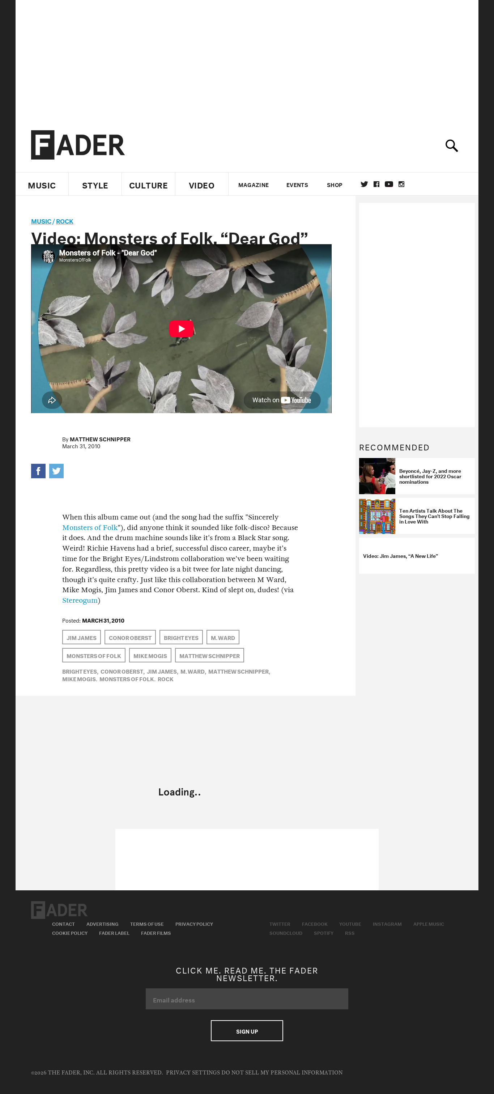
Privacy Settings (193, 1073)
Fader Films (156, 932)
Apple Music (428, 923)
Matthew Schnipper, (239, 671)
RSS (350, 932)
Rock (64, 220)
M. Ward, (193, 671)
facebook (376, 184)
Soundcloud (285, 932)
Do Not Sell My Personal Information (281, 1073)
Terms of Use (147, 923)
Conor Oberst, (123, 671)
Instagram (387, 923)
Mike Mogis (150, 655)
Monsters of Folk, (127, 678)
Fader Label (114, 932)
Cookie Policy (70, 932)
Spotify (323, 932)
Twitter (364, 184)
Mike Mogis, (79, 678)
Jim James (82, 637)
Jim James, (162, 671)
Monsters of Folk (90, 527)
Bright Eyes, (80, 671)
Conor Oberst (130, 637)
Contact (63, 923)
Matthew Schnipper (100, 438)
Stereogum (80, 600)
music (41, 220)
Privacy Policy (194, 923)
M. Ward (223, 637)
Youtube (350, 923)
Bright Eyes (181, 637)
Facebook (315, 923)
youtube (389, 184)
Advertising (102, 923)
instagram (401, 184)
